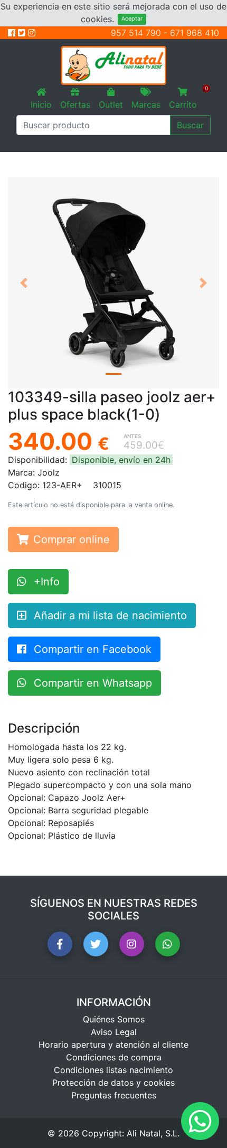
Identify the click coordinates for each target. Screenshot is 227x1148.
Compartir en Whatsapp (91, 683)
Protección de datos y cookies (113, 1082)
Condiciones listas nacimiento (113, 1070)
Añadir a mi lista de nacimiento (109, 615)
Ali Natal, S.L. (153, 1133)
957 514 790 (136, 32)
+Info (45, 581)
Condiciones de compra (114, 1057)
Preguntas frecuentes (113, 1095)
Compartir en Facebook (91, 649)
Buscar (190, 125)
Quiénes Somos (114, 1019)
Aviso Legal (114, 1032)
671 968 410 (194, 32)
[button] (24, 282)
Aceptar (132, 18)
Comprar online (71, 539)
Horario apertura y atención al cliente (113, 1044)
